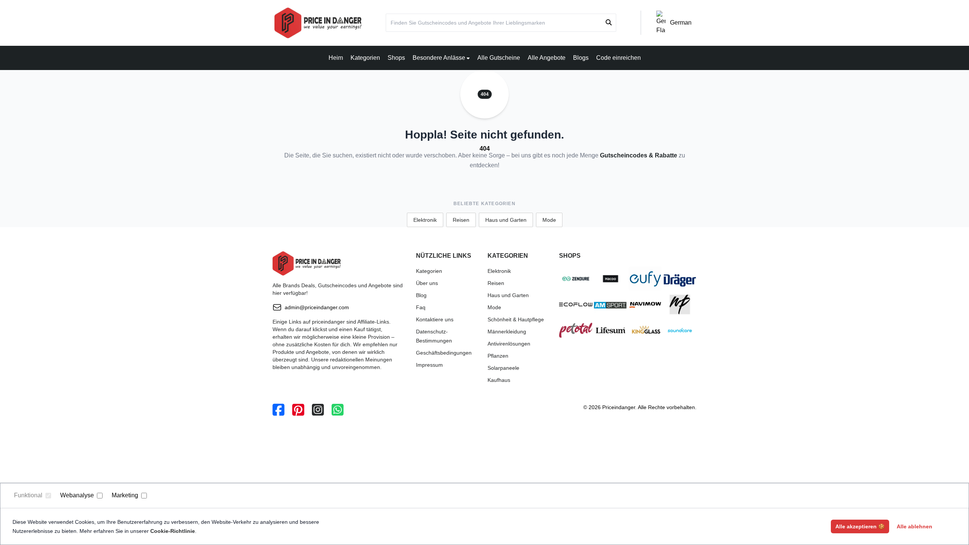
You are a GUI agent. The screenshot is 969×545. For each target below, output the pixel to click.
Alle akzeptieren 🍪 (860, 526)
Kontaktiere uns (434, 319)
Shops (396, 57)
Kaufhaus (499, 380)
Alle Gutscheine (498, 57)
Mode (549, 220)
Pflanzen (498, 356)
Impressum (429, 365)
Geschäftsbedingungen (444, 353)
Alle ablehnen (914, 526)
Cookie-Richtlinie (172, 531)
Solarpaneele (503, 368)
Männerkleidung (507, 332)
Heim (336, 57)
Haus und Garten (506, 220)
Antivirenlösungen (509, 344)
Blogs (581, 57)
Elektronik (425, 220)
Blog (421, 295)
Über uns (427, 283)
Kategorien (365, 57)
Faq (420, 307)
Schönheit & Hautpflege (516, 319)
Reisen (461, 220)
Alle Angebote (547, 57)
